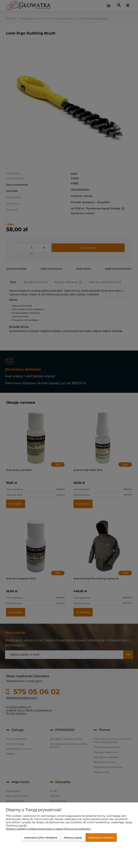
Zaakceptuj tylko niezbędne (40, 837)
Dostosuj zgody (73, 837)
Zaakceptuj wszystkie (101, 837)
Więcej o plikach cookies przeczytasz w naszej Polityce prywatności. (48, 828)
